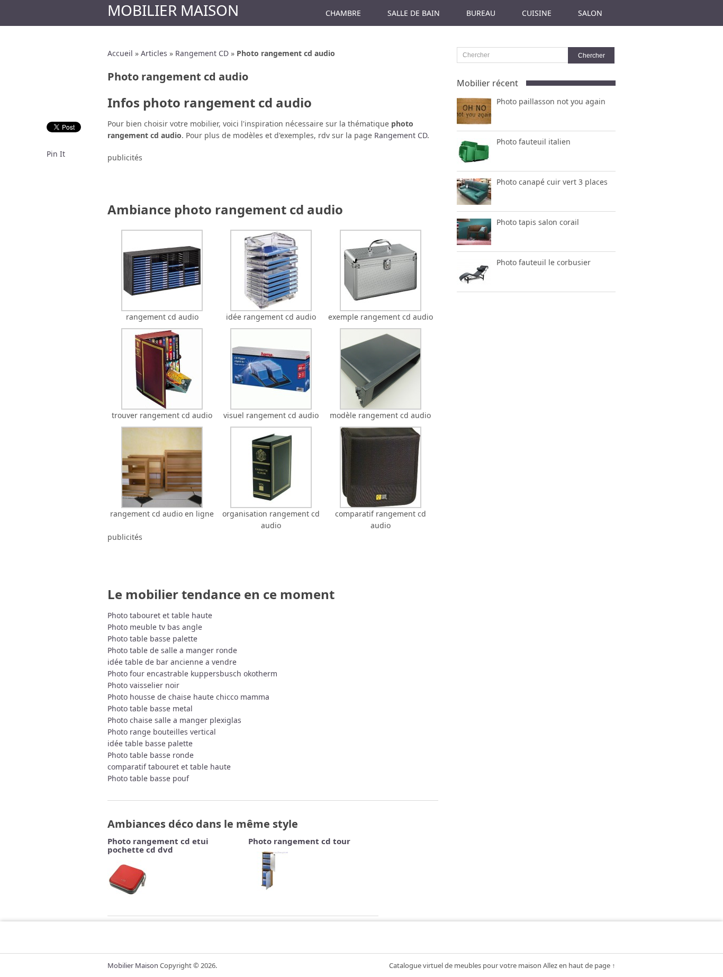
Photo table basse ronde (150, 755)
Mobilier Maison (173, 10)
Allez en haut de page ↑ (579, 965)
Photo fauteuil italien (533, 142)
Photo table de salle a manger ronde (172, 650)
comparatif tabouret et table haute (169, 767)
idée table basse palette (150, 743)
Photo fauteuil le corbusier (543, 262)
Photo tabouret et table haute (159, 615)
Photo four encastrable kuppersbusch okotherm (192, 673)
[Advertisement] (273, 179)
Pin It (56, 154)
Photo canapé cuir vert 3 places (552, 182)
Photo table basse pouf (148, 778)
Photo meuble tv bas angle (154, 627)
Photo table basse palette (152, 639)
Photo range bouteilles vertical (161, 732)
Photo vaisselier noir (143, 685)
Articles (154, 53)
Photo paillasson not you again (550, 101)
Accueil (120, 53)
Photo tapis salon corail (537, 222)
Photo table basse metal (150, 708)
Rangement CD (202, 53)
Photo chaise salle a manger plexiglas (174, 720)
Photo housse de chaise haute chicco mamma (188, 697)
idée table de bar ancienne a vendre (172, 662)
